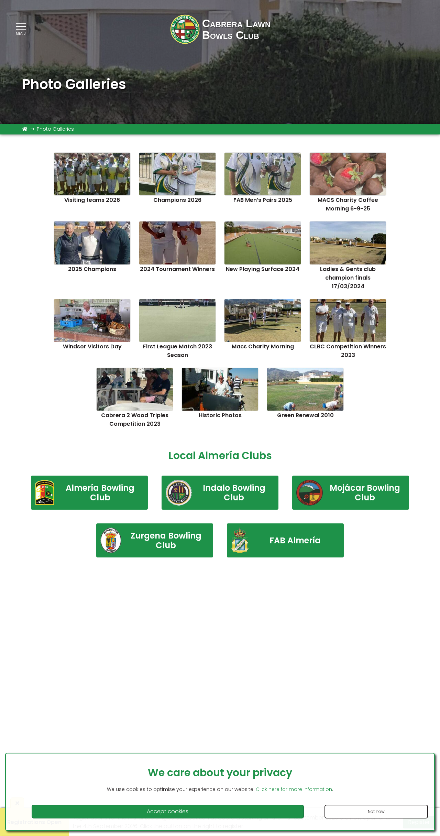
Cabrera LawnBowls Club (236, 29)
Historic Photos (220, 415)
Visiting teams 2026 (92, 200)
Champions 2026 (177, 200)
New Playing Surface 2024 (262, 269)
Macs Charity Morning (263, 346)
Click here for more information (294, 789)
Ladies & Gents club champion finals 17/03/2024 (348, 277)
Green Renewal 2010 (305, 415)
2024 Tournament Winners (177, 269)
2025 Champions (92, 269)
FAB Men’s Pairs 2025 (262, 200)
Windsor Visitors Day (92, 346)
